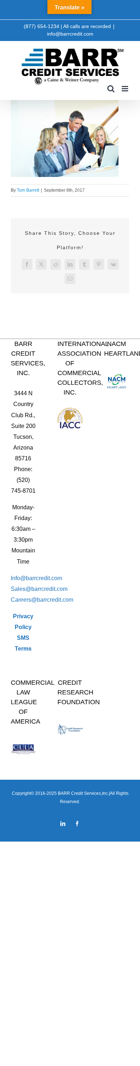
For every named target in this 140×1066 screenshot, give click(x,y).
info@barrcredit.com (70, 34)
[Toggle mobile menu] (125, 88)
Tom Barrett (28, 190)
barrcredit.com (49, 589)
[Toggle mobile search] (111, 88)
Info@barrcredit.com (36, 578)
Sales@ (21, 589)
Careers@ (24, 600)
